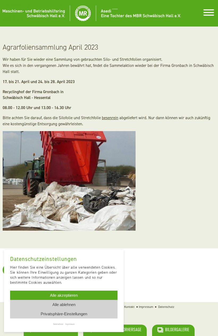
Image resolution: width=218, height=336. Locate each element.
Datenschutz (166, 307)
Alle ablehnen (64, 304)
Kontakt (129, 307)
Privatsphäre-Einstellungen (64, 314)
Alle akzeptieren (64, 295)
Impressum (146, 307)
